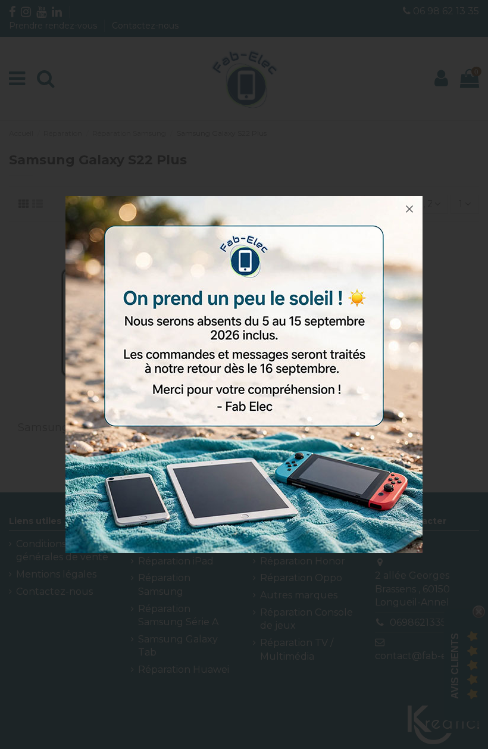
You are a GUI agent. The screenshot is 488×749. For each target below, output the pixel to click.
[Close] (409, 209)
